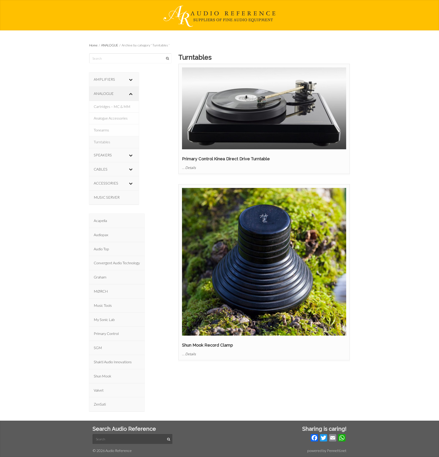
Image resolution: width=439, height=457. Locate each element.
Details (190, 168)
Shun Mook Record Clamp (207, 345)
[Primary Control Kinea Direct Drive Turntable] (264, 108)
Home (93, 45)
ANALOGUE (109, 45)
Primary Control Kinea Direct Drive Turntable (226, 158)
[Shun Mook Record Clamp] (264, 262)
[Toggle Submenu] (131, 79)
